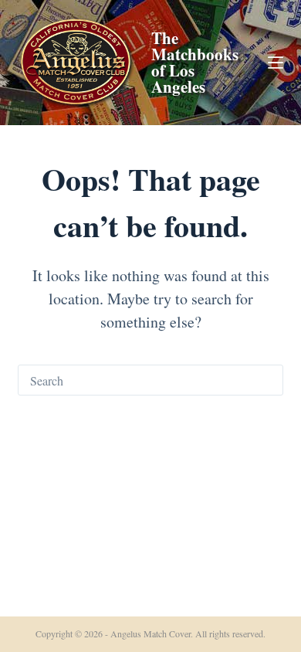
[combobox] (135, 380)
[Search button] (267, 380)
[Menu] (275, 62)
